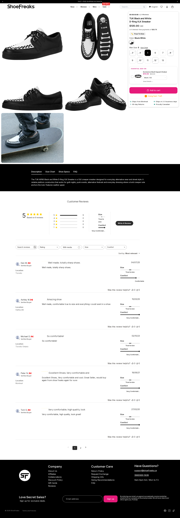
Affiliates (52, 474)
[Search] (144, 6)
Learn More (148, 81)
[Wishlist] (161, 7)
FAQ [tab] (75, 171)
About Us (52, 471)
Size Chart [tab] (50, 171)
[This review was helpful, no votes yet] (132, 290)
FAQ (93, 483)
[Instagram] (169, 510)
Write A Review (124, 223)
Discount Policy (55, 480)
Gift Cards (52, 483)
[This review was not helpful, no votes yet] (137, 290)
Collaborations (55, 477)
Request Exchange (99, 474)
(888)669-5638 (141, 475)
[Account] (167, 7)
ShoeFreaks (15, 511)
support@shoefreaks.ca (145, 470)
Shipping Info (97, 477)
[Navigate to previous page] (69, 447)
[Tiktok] (173, 510)
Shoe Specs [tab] (64, 171)
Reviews (52, 486)
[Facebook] (165, 510)
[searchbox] (24, 247)
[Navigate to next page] (86, 447)
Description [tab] (36, 171)
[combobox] (153, 6)
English (155, 7)
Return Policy (97, 471)
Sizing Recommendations (102, 480)
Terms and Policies (29, 511)
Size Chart (144, 48)
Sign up (110, 499)
